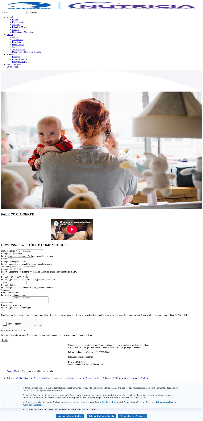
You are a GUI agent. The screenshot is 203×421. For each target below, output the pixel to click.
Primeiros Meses (19, 27)
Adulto (10, 34)
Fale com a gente (14, 64)
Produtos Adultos (19, 62)
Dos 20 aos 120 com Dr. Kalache (26, 52)
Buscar (34, 12)
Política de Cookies (163, 402)
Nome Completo (9, 251)
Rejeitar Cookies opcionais (101, 416)
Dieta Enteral (18, 44)
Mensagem (6, 302)
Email (4, 259)
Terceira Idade (18, 49)
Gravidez (16, 24)
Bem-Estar (16, 42)
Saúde (15, 47)
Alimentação (17, 39)
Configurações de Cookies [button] (103, 402)
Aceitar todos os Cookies (70, 416)
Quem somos (12, 67)
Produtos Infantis (19, 59)
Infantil (10, 17)
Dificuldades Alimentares (23, 32)
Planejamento (18, 22)
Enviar (4, 340)
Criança (15, 29)
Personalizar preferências (132, 416)
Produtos (10, 54)
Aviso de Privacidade (32, 404)
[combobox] (14, 12)
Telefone (5, 266)
